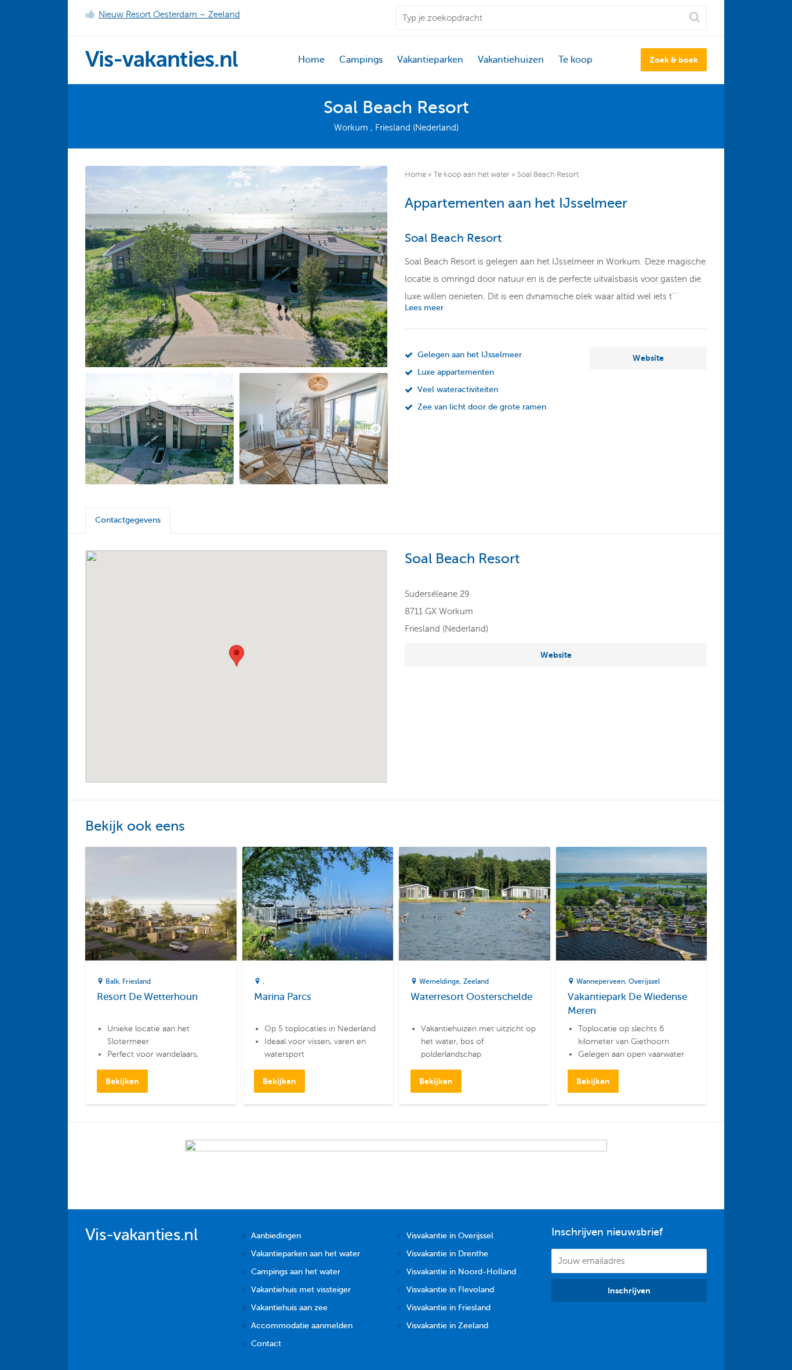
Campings (361, 60)
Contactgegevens (128, 520)
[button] (236, 655)
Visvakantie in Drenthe (447, 1253)
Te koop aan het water (472, 175)
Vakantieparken (430, 60)
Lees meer (424, 307)
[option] (159, 428)
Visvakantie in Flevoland (450, 1289)
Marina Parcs (282, 996)
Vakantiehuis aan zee (289, 1307)
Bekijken (122, 1081)
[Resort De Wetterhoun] (161, 903)
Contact (266, 1343)
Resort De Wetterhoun (147, 996)
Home (311, 60)
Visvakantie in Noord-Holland (461, 1271)
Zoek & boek (673, 59)
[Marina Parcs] (318, 903)
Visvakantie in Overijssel (449, 1235)
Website (648, 358)
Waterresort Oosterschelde (471, 996)
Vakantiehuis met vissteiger (301, 1289)
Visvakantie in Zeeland (447, 1325)
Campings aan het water (295, 1271)
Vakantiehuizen (511, 60)
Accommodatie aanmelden (302, 1325)
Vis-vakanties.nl (161, 59)
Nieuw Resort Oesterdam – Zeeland (169, 14)
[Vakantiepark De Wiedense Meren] (631, 903)
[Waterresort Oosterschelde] (474, 903)
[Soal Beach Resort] (236, 266)
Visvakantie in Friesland (448, 1307)
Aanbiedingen (276, 1235)
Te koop (575, 60)
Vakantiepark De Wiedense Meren (627, 1003)
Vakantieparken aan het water (305, 1253)
